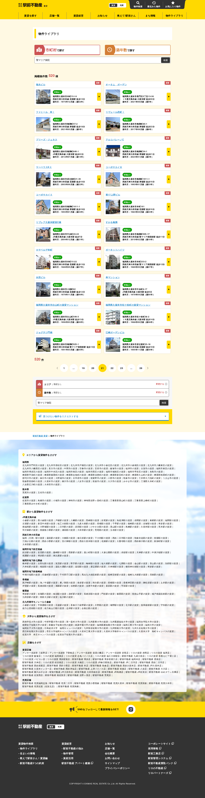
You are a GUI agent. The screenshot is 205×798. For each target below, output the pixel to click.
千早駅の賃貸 (119, 523)
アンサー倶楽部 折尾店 (117, 652)
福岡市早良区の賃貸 (138, 471)
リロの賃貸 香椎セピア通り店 (161, 655)
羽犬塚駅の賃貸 (30, 529)
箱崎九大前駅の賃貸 (138, 574)
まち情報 (150, 15)
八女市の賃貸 (83, 481)
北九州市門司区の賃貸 (33, 465)
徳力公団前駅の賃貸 (32, 608)
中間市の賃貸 (70, 468)
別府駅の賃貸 (171, 563)
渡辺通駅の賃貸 (98, 566)
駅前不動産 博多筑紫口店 (105, 659)
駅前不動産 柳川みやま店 (34, 671)
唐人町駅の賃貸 (91, 552)
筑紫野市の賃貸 (98, 477)
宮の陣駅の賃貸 (69, 541)
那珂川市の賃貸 (30, 477)
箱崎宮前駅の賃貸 (117, 574)
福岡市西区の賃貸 (95, 471)
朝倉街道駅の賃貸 (143, 537)
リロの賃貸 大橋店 (75, 662)
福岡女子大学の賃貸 (32, 628)
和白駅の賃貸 (99, 582)
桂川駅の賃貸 (66, 596)
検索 (165, 60)
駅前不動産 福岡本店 (130, 659)
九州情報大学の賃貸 (120, 628)
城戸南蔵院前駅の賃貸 (163, 593)
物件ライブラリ (174, 15)
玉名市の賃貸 (44, 492)
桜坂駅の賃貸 (46, 566)
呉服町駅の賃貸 (49, 574)
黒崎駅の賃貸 (92, 520)
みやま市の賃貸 (131, 481)
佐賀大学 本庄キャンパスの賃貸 (38, 634)
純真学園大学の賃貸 (85, 624)
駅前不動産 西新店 (152, 659)
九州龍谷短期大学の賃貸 (96, 628)
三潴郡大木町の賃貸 (151, 481)
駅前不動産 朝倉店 (99, 665)
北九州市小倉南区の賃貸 (133, 465)
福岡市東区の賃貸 (165, 468)
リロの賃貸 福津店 (160, 652)
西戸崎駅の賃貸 (30, 582)
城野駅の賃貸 (116, 604)
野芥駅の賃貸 (77, 563)
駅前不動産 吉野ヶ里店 (79, 675)
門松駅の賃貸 (108, 593)
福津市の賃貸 (132, 468)
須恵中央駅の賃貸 (95, 585)
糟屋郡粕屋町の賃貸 (164, 474)
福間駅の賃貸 (171, 520)
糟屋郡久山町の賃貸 (142, 474)
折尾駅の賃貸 (108, 520)
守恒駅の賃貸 (167, 604)
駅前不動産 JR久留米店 (149, 665)
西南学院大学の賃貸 (32, 621)
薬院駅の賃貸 (53, 537)
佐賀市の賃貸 (29, 500)
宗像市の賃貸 (86, 468)
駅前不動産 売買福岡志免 (34, 683)
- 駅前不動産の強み (72, 748)
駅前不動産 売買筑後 (136, 683)
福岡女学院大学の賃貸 (147, 621)
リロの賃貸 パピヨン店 (33, 659)
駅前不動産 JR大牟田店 (61, 671)
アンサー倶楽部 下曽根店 (61, 652)
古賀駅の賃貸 (29, 523)
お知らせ (103, 15)
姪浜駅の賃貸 (29, 552)
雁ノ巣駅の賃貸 (67, 582)
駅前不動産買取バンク (160, 763)
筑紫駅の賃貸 (160, 537)
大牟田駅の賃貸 (85, 529)
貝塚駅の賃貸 (156, 574)
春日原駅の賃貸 (85, 537)
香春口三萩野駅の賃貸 (82, 604)
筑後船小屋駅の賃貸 (50, 529)
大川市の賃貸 (114, 481)
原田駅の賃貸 (81, 526)
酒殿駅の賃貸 (62, 585)
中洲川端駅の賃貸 (160, 552)
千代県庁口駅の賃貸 (69, 574)
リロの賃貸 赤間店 (140, 652)
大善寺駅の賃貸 (124, 541)
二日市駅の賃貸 (65, 526)
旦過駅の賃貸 (62, 604)
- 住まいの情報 (26, 753)
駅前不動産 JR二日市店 (125, 662)
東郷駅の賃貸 (156, 520)
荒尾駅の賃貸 (101, 529)
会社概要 (110, 753)
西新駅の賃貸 (75, 552)
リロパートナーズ (158, 773)
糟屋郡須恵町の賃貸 (98, 474)
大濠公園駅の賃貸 (110, 552)
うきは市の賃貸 (170, 477)
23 (121, 368)
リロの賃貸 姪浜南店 (53, 662)
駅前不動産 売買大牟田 (160, 683)
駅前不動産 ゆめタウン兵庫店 (163, 671)
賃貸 (113, 5)
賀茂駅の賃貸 (62, 563)
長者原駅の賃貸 (45, 585)
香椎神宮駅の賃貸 (132, 582)
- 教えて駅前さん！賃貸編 (33, 758)
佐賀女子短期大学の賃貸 (69, 634)
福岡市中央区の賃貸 (54, 471)
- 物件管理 (67, 753)
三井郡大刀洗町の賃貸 (150, 477)
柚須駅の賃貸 (59, 593)
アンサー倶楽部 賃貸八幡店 (90, 652)
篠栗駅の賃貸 (123, 593)
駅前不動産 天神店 (31, 662)
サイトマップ (112, 763)
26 (140, 368)
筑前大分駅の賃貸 (49, 596)
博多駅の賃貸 (165, 523)
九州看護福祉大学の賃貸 (122, 621)
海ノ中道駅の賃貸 (49, 582)
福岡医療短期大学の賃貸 (109, 624)
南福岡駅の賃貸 (30, 526)
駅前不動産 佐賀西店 (32, 675)
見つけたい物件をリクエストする (60, 416)
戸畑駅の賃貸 (62, 520)
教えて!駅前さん (126, 15)
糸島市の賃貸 (156, 471)
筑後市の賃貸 (99, 481)
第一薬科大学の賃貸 (76, 621)
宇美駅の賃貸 (127, 585)
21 (102, 368)
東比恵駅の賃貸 (61, 555)
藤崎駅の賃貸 (59, 552)
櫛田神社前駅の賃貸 (135, 566)
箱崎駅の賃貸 (134, 523)
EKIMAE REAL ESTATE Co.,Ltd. (99, 783)
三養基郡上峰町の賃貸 (145, 500)
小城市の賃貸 (59, 500)
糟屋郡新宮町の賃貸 (120, 474)
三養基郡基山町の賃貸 (121, 500)
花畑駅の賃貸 (108, 541)
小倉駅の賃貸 (29, 520)
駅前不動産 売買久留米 (113, 683)
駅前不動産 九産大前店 (133, 655)
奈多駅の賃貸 (83, 582)
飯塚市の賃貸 (116, 468)
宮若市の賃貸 (101, 468)
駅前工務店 (154, 753)
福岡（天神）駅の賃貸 (33, 537)
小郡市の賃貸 (114, 477)
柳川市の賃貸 (68, 481)
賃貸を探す (30, 15)
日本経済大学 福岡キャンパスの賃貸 (63, 628)
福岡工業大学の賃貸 (133, 624)
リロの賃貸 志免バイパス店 (79, 655)
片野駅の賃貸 (101, 604)
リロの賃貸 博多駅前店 (58, 659)
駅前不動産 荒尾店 (102, 675)
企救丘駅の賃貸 (89, 608)
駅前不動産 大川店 (158, 668)
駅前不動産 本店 (80, 665)
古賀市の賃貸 (147, 468)
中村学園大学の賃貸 (54, 621)
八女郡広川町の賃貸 (32, 484)
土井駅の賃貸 (167, 582)
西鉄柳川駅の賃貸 (143, 541)
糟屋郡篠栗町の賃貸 (54, 474)
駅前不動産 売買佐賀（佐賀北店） (39, 686)
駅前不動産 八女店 (138, 668)
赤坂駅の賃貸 (127, 552)
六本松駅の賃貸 (30, 566)
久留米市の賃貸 (52, 481)
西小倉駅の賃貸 (45, 520)
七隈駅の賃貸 (125, 563)
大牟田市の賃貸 (52, 484)
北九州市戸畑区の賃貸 (82, 465)
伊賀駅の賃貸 (29, 585)
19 (83, 368)
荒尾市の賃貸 (29, 492)
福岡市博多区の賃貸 (32, 471)
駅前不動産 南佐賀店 (55, 675)
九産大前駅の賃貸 (86, 523)
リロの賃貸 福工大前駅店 (107, 655)
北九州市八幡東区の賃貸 (160, 465)
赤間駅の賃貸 (141, 520)
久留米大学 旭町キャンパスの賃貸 (156, 631)
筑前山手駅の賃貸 (141, 593)
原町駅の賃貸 (75, 593)
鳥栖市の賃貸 (44, 500)
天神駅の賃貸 (143, 552)
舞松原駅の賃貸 (151, 582)
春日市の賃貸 (46, 477)
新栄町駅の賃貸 (161, 541)
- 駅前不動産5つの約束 (31, 763)
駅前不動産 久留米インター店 (37, 668)
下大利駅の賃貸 (102, 537)
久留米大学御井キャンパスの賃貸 (120, 631)
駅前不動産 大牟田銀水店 (87, 671)
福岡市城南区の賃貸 (116, 471)
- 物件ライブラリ (28, 748)
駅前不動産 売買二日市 (60, 683)
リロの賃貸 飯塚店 (31, 655)
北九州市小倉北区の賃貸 (107, 465)
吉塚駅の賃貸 (149, 523)
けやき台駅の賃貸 (99, 526)
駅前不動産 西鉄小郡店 (58, 665)
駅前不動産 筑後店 (117, 668)
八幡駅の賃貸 (77, 520)
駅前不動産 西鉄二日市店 (152, 662)
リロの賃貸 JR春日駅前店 (99, 662)
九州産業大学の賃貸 (98, 621)
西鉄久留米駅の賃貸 (89, 541)
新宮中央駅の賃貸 (46, 523)
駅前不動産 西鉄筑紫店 (33, 665)
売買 (122, 5)
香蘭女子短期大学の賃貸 (61, 624)
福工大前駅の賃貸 (66, 523)
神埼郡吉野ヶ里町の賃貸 (96, 500)
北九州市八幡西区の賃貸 (34, 468)
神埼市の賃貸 (75, 500)
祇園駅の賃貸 (29, 555)
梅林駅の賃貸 (92, 563)
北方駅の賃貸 (132, 604)
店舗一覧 (54, 15)
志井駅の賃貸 (72, 608)
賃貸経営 (79, 15)
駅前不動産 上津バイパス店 (92, 668)
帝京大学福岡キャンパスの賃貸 (62, 631)
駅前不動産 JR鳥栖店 (112, 671)
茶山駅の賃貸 (156, 563)
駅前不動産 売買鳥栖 (68, 686)
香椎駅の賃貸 (103, 523)
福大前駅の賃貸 (109, 563)
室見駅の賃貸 (44, 552)
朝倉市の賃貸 (129, 477)
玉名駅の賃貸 (116, 529)
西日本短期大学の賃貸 (33, 631)
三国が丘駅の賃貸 (31, 541)
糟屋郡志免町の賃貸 (76, 474)
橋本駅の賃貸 (29, 563)
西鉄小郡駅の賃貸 (51, 541)
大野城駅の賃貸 (47, 526)
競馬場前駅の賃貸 (150, 604)
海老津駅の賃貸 (124, 520)
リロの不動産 (155, 768)
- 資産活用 (67, 758)
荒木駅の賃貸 (165, 526)
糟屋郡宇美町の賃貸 (32, 474)
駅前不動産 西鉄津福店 (65, 668)
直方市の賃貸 (55, 468)
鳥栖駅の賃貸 (132, 526)
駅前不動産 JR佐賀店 (136, 671)
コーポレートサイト (159, 743)
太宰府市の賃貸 (80, 477)
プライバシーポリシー (117, 768)
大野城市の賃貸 (63, 477)
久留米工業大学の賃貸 (90, 631)
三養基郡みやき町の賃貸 (34, 503)
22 (112, 368)
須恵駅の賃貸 (77, 585)
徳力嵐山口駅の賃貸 (54, 608)
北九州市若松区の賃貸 (58, 465)
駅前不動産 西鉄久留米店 (123, 665)
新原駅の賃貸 (112, 585)
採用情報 (153, 748)
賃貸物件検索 (25, 743)
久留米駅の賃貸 (148, 526)
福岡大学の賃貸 (153, 624)
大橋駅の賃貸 (68, 537)
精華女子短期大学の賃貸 (34, 624)
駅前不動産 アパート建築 (76, 763)
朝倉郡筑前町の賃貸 (32, 481)
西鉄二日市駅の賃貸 (122, 537)
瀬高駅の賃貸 (68, 529)
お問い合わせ (112, 758)
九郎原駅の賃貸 (30, 596)
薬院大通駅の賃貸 (64, 566)
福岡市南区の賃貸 (75, 471)
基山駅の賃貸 (116, 526)
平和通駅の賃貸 (45, 604)
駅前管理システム (158, 758)
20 (92, 368)
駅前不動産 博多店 (81, 659)
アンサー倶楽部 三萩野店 (34, 652)
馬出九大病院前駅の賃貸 (94, 574)
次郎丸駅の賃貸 (45, 563)
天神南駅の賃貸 (115, 566)
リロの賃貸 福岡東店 (53, 655)
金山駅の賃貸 (141, 563)
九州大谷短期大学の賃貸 (144, 628)
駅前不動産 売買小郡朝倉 (86, 683)
